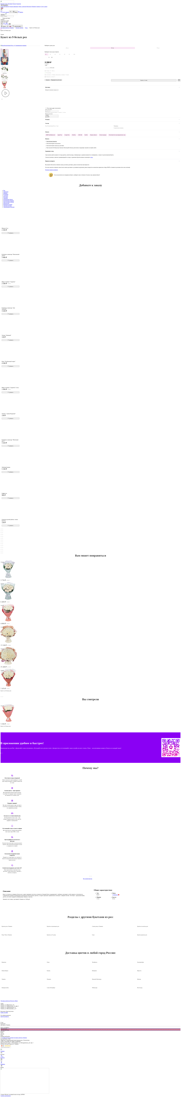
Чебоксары (94, 987)
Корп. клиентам (23, 6)
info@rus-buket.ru (5, 1016)
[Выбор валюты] (1, 10)
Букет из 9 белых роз (6, 716)
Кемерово (94, 970)
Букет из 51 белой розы (6, 637)
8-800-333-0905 (4, 1012)
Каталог (2, 3)
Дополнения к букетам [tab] (8, 207)
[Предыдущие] (1, 532)
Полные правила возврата (51, 169)
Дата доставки (48, 109)
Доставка (10, 3)
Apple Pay (60, 134)
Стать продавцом (5, 6)
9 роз (93, 934)
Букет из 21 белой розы (6, 594)
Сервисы (38, 6)
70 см (158, 48)
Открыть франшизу (14, 6)
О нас (6, 3)
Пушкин (49, 979)
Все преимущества (87, 878)
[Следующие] (2, 532)
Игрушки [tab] (5, 196)
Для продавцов (4, 5)
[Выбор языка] (2, 8)
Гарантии (18, 3)
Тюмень (4, 26)
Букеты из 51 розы (51, 934)
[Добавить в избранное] (179, 80)
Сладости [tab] (5, 195)
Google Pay (67, 134)
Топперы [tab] (5, 198)
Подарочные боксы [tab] (8, 199)
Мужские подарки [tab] (7, 204)
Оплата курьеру (103, 134)
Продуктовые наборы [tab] (8, 202)
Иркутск (139, 970)
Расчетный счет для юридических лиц (117, 134)
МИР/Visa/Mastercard (50, 134)
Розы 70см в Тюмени (7, 934)
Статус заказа (44, 6)
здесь (91, 157)
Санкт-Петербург (51, 987)
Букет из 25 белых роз (6, 680)
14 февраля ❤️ (115, 894)
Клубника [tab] (5, 194)
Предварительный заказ (56, 80)
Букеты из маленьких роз (53, 926)
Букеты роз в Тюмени (7, 926)
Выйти (21, 12)
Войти (15, 12)
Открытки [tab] (5, 191)
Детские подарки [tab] (7, 205)
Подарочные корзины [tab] (8, 200)
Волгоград (139, 987)
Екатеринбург (140, 962)
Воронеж (4, 962)
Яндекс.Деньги (93, 134)
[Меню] (9, 24)
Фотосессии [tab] (6, 203)
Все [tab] (4, 190)
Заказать (48, 80)
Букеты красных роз (142, 934)
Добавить (11, 233)
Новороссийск (5, 987)
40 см (67, 48)
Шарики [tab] (5, 193)
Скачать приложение (6, 1095)
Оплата (14, 3)
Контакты (29, 6)
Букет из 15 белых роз (6, 615)
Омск (48, 962)
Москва (139, 979)
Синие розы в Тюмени (97, 926)
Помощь (34, 6)
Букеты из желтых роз (142, 926)
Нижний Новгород (96, 979)
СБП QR (80, 134)
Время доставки (49, 113)
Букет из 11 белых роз (6, 572)
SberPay (74, 134)
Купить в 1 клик (143, 80)
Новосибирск (5, 970)
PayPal (86, 134)
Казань (48, 970)
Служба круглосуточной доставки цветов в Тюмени (14, 1037)
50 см (112, 48)
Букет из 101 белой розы (6, 659)
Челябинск (94, 962)
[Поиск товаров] (2, 24)
